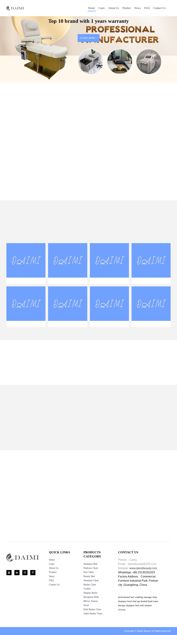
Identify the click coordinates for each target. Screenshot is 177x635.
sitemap (121, 619)
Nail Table (88, 582)
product (126, 8)
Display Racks (90, 602)
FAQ (147, 8)
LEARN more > (35, 178)
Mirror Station (90, 610)
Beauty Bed (89, 586)
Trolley (87, 598)
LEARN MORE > (88, 38)
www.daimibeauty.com (143, 577)
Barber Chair (89, 594)
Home (91, 8)
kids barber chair (92, 619)
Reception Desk (91, 606)
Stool (86, 615)
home (52, 569)
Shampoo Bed (90, 573)
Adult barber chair (92, 623)
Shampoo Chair (91, 590)
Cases (101, 8)
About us (113, 8)
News (137, 8)
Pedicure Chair (90, 577)
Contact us (159, 8)
